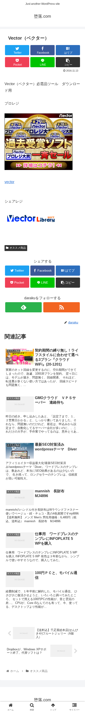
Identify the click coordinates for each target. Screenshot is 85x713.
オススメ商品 (18, 247)
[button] (76, 495)
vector (9, 182)
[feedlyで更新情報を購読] (23, 307)
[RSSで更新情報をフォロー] (61, 307)
